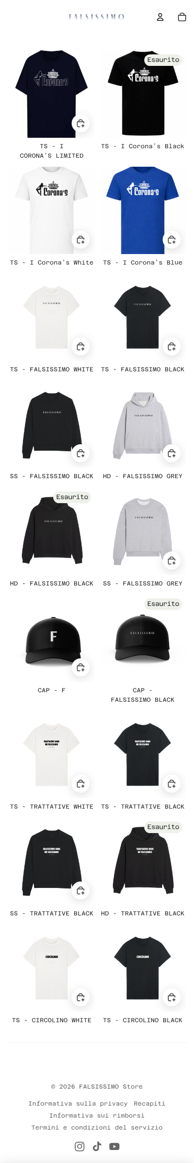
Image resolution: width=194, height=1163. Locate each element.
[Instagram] (80, 1147)
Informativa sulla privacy (78, 1103)
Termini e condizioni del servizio (97, 1127)
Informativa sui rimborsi (97, 1115)
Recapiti (150, 1103)
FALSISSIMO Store (111, 1086)
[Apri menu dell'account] (160, 17)
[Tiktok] (97, 1147)
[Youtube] (114, 1147)
